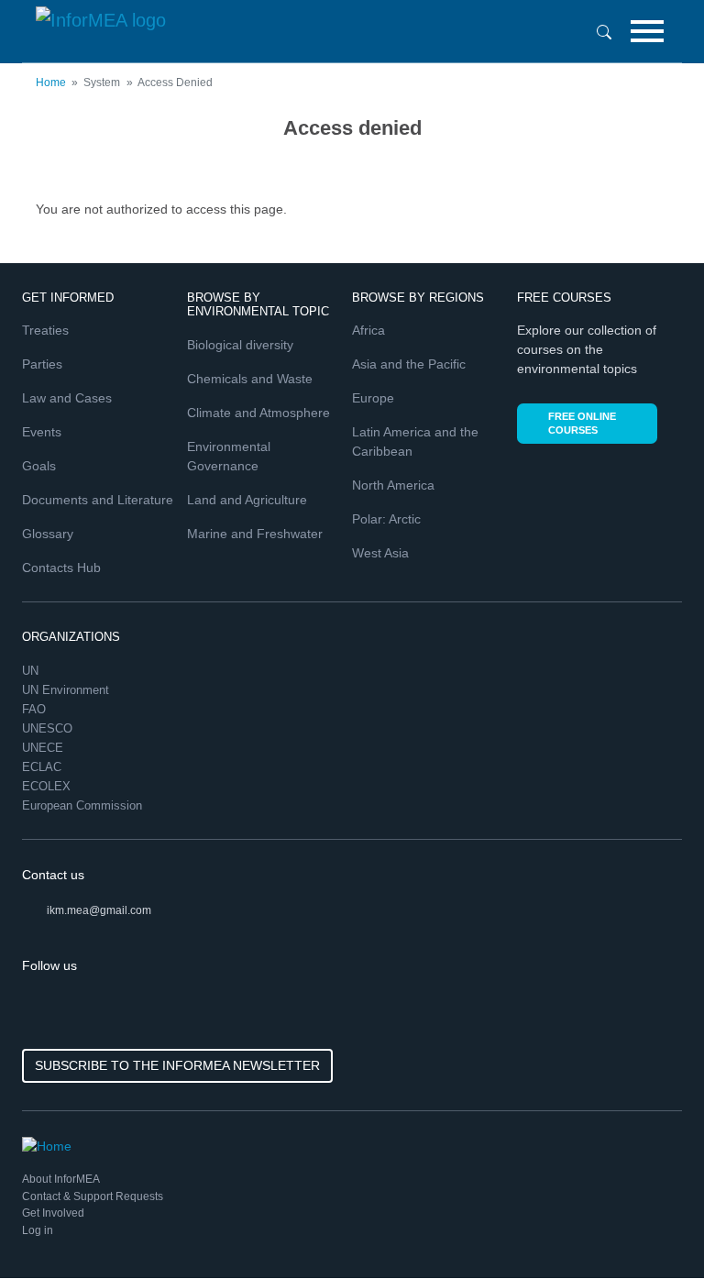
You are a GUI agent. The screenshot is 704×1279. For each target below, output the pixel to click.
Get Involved (53, 1213)
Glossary (47, 533)
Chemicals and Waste (250, 378)
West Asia (380, 553)
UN (32, 671)
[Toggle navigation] (647, 31)
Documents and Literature (97, 499)
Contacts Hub (61, 567)
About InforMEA (61, 1179)
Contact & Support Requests (92, 1196)
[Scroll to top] (650, 1225)
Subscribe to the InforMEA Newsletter (177, 1065)
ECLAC (43, 767)
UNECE (44, 748)
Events (41, 431)
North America (393, 485)
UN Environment (67, 690)
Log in (37, 1230)
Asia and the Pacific (409, 364)
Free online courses (582, 423)
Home (51, 82)
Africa (368, 330)
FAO (36, 709)
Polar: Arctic (386, 519)
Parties (42, 364)
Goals (39, 465)
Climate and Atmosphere (258, 412)
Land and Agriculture (247, 499)
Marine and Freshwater (255, 533)
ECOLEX (48, 786)
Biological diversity (240, 344)
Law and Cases (67, 398)
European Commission (84, 805)
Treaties (45, 330)
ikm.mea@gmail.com (99, 910)
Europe (373, 398)
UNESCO (49, 728)
